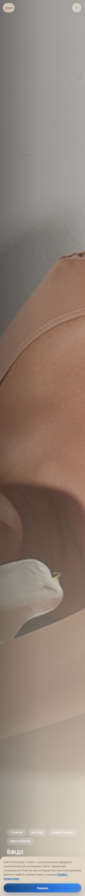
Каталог (37, 832)
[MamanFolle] (9, 7)
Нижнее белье (62, 832)
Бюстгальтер (20, 841)
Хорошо (42, 888)
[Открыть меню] (76, 7)
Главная (16, 832)
